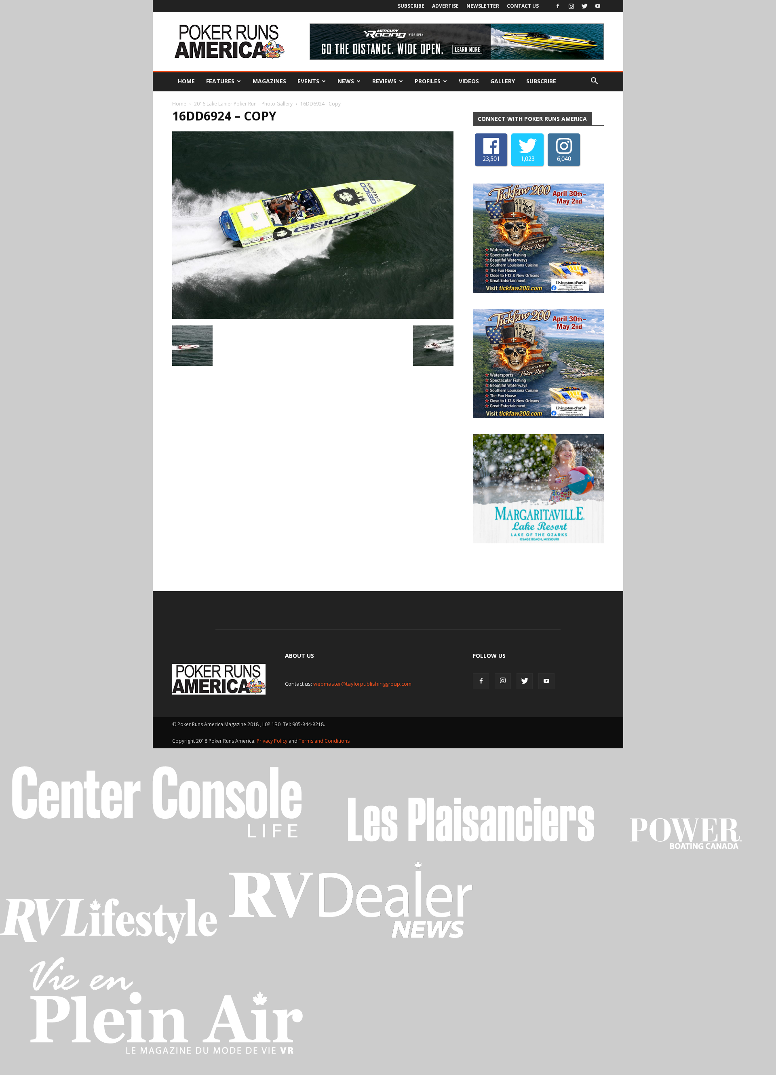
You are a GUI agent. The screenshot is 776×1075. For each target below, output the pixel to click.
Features (220, 81)
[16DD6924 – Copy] (312, 317)
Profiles (428, 81)
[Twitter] (584, 6)
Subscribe (411, 5)
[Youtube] (598, 6)
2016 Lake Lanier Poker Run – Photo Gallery (243, 103)
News (345, 81)
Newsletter (482, 5)
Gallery (502, 81)
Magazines (269, 81)
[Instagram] (571, 6)
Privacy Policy (273, 740)
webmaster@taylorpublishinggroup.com (362, 683)
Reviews (384, 81)
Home (186, 81)
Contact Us (523, 5)
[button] (594, 81)
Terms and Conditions (324, 740)
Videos (469, 81)
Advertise (445, 5)
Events (308, 81)
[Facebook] (558, 6)
